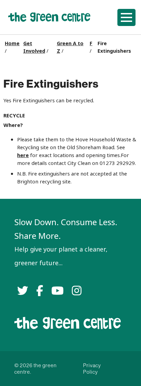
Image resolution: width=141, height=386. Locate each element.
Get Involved (34, 47)
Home (12, 43)
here (23, 155)
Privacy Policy (92, 368)
